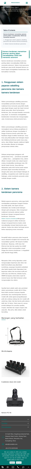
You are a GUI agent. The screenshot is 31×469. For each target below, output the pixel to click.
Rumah (3, 7)
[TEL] (18, 467)
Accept (19, 462)
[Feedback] (23, 467)
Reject (12, 462)
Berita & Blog (10, 7)
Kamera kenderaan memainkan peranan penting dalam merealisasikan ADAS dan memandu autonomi (14, 10)
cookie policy (11, 459)
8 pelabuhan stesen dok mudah (11, 382)
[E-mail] (12, 467)
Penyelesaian (6, 427)
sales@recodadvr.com (11, 444)
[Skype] (2, 467)
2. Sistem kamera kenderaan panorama (14, 43)
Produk (4, 419)
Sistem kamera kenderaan (10, 218)
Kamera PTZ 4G (6, 412)
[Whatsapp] (7, 467)
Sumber (4, 423)
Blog (16, 7)
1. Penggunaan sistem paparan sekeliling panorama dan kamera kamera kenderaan (15, 40)
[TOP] (28, 467)
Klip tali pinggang (7, 351)
